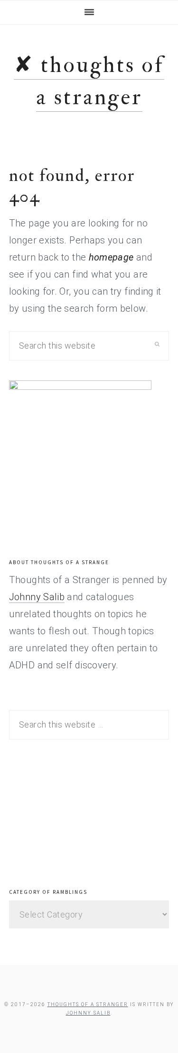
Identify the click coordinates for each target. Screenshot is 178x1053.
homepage (111, 257)
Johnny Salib (37, 597)
